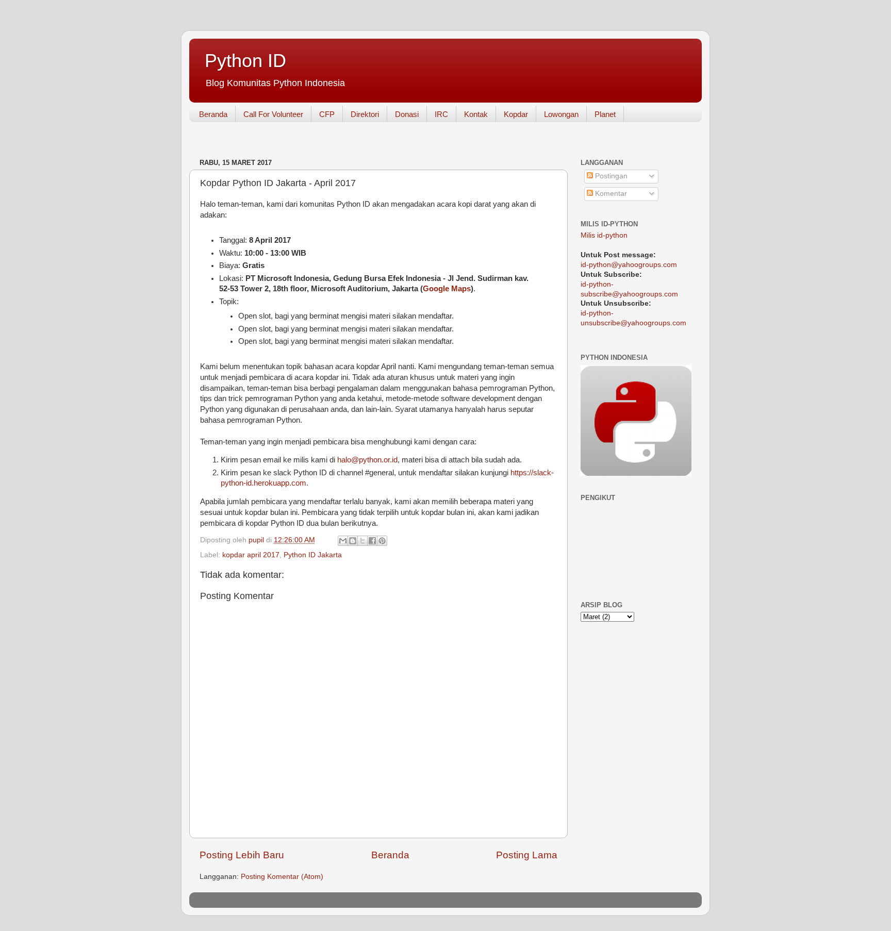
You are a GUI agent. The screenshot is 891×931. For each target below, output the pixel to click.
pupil (257, 540)
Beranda (213, 114)
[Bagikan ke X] (362, 541)
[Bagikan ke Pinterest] (382, 541)
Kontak (476, 114)
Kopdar (516, 114)
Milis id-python (604, 235)
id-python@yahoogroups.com (629, 265)
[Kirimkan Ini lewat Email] (343, 541)
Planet (605, 114)
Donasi (407, 114)
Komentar (610, 193)
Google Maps (447, 289)
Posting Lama (526, 855)
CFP (327, 114)
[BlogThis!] (353, 541)
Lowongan (561, 114)
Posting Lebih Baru (242, 855)
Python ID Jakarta (313, 555)
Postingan (610, 176)
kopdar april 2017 (250, 555)
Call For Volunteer (273, 114)
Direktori (365, 114)
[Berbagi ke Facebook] (372, 541)
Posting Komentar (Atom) (282, 876)
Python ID (245, 60)
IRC (441, 114)
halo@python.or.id (367, 460)
